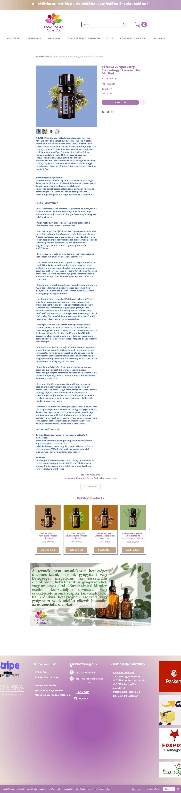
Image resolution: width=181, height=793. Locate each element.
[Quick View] (48, 517)
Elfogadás (169, 789)
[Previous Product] (31, 529)
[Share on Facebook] (103, 111)
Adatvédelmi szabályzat (102, 789)
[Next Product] (149, 529)
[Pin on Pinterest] (107, 111)
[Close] (178, 789)
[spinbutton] (107, 93)
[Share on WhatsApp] (112, 111)
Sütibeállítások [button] (137, 789)
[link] (141, 24)
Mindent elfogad (153, 789)
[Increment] (111, 93)
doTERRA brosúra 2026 (126, 695)
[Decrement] (103, 93)
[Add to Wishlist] (142, 102)
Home (39, 56)
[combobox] (103, 24)
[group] (90, 530)
